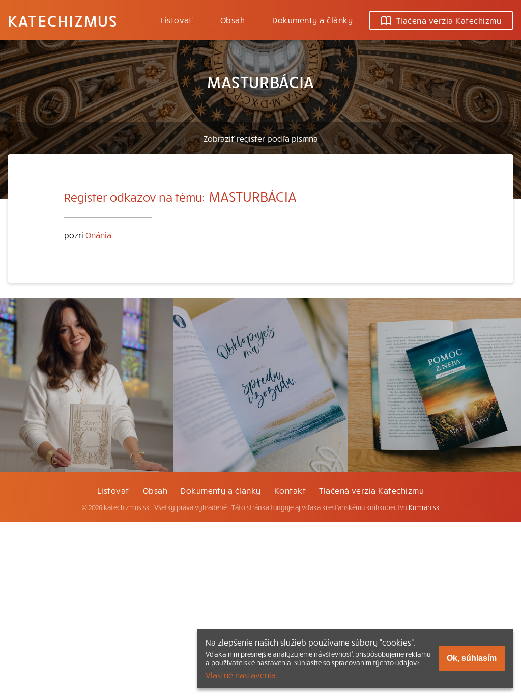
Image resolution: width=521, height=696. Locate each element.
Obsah (232, 20)
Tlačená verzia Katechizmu (448, 20)
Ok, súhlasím (472, 658)
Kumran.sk (424, 507)
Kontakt (290, 490)
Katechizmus (63, 20)
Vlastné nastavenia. (242, 675)
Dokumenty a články (312, 20)
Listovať (176, 20)
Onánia (98, 235)
